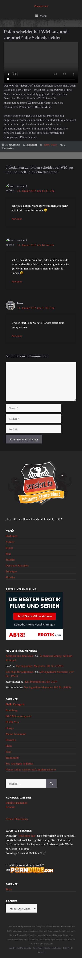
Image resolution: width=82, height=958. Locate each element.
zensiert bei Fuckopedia (20, 948)
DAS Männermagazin (18, 716)
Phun (9, 746)
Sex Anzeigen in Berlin (19, 763)
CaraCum (37, 948)
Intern (47, 144)
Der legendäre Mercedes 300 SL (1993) (39, 666)
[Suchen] (51, 783)
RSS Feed (67, 948)
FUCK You (12, 722)
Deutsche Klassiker (17, 565)
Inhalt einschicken (16, 802)
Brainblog (12, 710)
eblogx (10, 728)
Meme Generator (16, 734)
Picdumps (11, 536)
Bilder (9, 547)
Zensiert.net (41, 6)
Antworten (17, 218)
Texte (9, 889)
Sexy (8, 553)
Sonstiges (11, 571)
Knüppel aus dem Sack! (20, 656)
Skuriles (10, 559)
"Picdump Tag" (27, 835)
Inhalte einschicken (52, 948)
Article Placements (17, 819)
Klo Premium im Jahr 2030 (41, 681)
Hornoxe (11, 740)
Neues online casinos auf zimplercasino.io (31, 769)
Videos (54, 144)
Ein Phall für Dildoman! (20, 671)
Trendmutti (12, 757)
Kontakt (10, 807)
